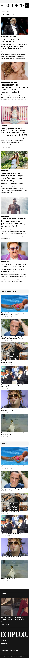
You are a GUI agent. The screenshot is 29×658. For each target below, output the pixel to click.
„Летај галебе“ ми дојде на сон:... (9, 578)
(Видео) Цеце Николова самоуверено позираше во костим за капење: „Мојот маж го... (14, 313)
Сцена (14, 36)
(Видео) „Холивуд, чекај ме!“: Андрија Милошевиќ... (14, 489)
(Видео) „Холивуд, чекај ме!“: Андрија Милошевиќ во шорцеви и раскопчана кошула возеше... (14, 337)
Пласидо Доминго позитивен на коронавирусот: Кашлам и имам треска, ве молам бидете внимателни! (14, 44)
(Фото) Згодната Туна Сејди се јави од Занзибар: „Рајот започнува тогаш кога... (12, 618)
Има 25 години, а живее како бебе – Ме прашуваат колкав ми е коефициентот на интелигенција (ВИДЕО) (14, 131)
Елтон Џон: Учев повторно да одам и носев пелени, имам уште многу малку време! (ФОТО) (14, 268)
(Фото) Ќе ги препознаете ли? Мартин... (11, 533)
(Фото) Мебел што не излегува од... (10, 511)
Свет (11, 36)
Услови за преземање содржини (9, 650)
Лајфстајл (3, 216)
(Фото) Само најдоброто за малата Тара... (12, 556)
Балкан (2, 82)
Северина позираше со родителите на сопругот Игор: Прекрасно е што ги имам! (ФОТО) (13, 177)
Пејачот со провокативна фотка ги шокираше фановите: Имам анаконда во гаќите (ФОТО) (14, 222)
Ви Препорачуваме (5, 36)
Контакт (3, 647)
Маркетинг (4, 643)
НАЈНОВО (5, 443)
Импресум (3, 640)
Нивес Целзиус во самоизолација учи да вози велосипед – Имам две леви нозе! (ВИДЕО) (14, 88)
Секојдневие (3, 125)
